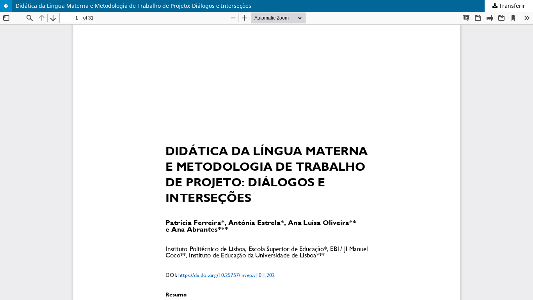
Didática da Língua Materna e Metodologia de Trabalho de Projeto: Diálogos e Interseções (133, 5)
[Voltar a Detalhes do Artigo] (6, 6)
